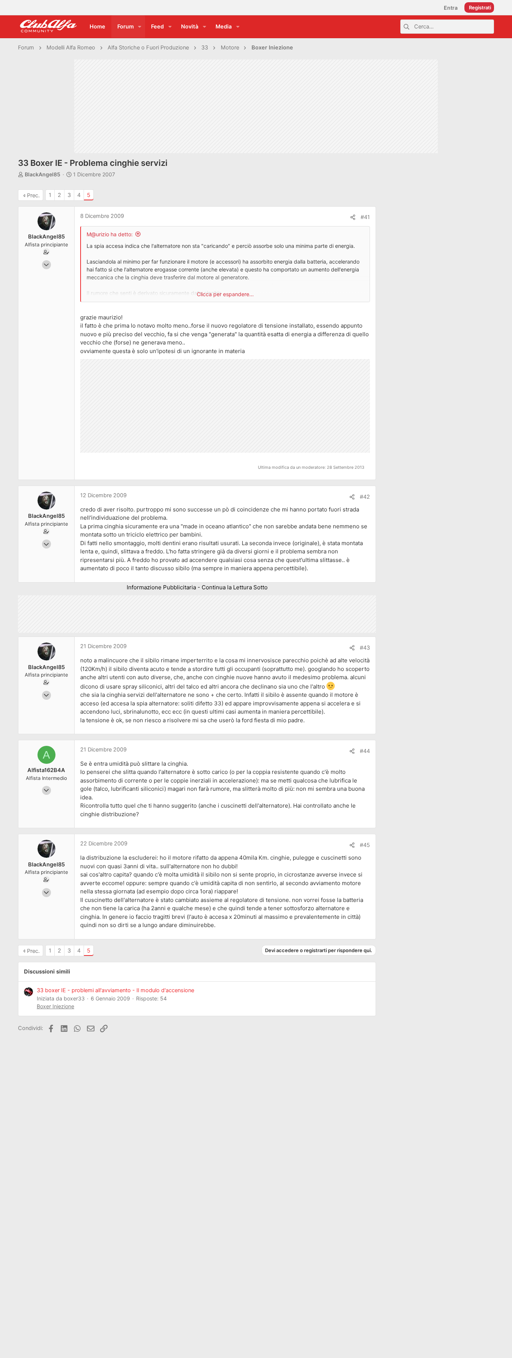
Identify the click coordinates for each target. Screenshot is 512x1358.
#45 (365, 845)
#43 (365, 647)
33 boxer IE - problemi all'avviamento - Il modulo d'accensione (115, 990)
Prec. (33, 195)
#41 (365, 217)
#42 (365, 496)
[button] (140, 27)
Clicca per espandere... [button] (225, 294)
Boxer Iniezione (55, 1006)
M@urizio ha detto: (110, 234)
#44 (365, 751)
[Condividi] (352, 217)
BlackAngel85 (42, 174)
